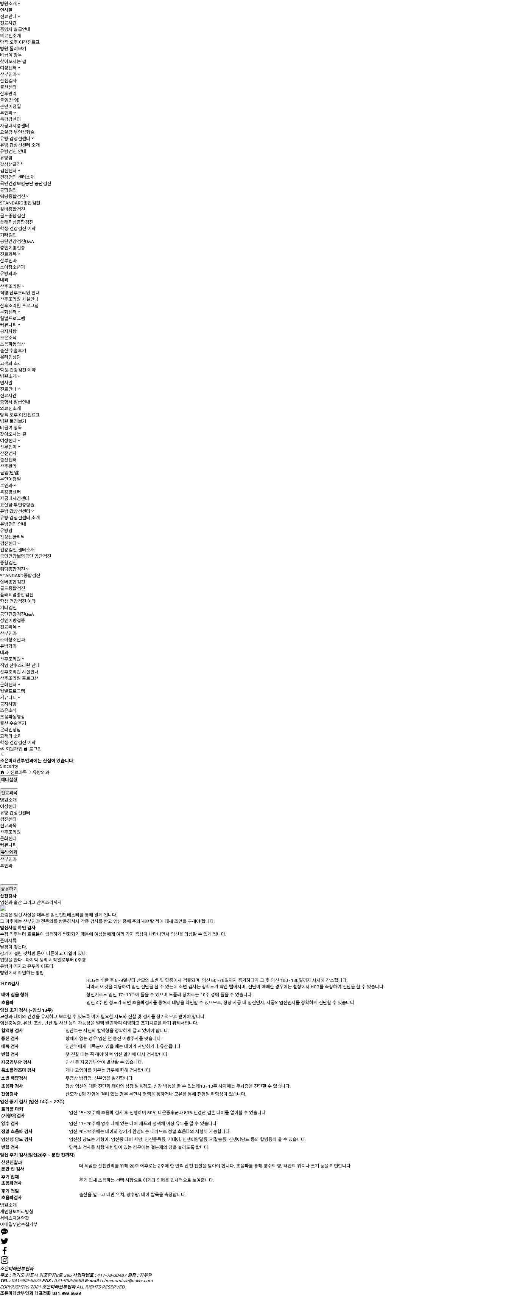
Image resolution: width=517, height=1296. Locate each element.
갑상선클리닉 (12, 164)
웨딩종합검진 (12, 196)
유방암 (6, 158)
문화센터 (8, 312)
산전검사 (8, 81)
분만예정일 (10, 106)
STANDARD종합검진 (20, 203)
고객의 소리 (11, 363)
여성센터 (8, 68)
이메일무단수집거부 (18, 1224)
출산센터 (8, 87)
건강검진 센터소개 (17, 177)
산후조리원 (10, 286)
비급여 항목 (11, 55)
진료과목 (8, 254)
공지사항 (8, 331)
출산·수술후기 (13, 350)
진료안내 (8, 16)
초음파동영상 (12, 344)
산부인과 (8, 74)
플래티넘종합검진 (16, 222)
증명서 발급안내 (15, 29)
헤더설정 (9, 779)
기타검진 (8, 235)
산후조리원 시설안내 (19, 299)
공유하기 (9, 889)
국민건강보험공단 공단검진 (25, 183)
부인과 (6, 113)
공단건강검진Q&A (17, 241)
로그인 (35, 749)
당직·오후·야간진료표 (20, 42)
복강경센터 (10, 119)
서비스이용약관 (14, 1218)
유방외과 (8, 273)
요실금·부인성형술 (17, 132)
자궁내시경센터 (14, 126)
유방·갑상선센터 (15, 138)
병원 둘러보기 (13, 48)
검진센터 (8, 170)
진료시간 (8, 23)
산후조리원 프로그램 (19, 305)
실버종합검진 (12, 209)
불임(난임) (10, 100)
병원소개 (8, 3)
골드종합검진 (12, 215)
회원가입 (13, 749)
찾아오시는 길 (13, 61)
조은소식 (8, 338)
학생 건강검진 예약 (18, 228)
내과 (4, 280)
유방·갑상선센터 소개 (20, 145)
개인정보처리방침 (16, 1211)
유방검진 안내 (13, 151)
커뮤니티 (8, 325)
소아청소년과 (12, 267)
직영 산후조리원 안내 (20, 293)
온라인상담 (10, 357)
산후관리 (8, 93)
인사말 (6, 10)
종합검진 (8, 190)
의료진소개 (10, 36)
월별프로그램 (12, 318)
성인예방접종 (12, 248)
